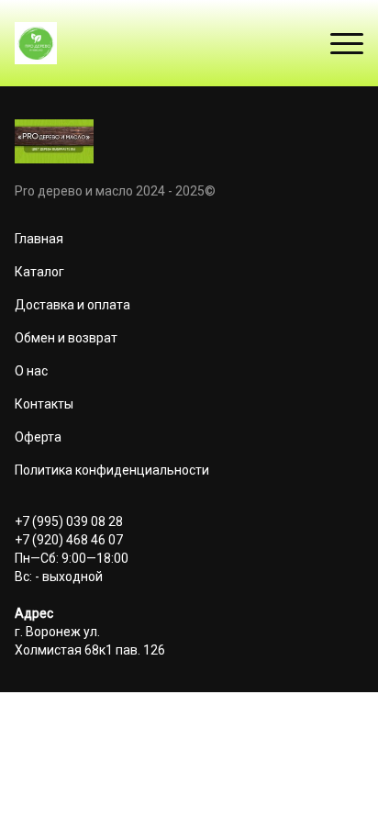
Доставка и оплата (72, 304)
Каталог (39, 271)
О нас (31, 371)
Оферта (38, 437)
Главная (39, 238)
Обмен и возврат (66, 337)
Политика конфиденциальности (112, 470)
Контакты (44, 404)
